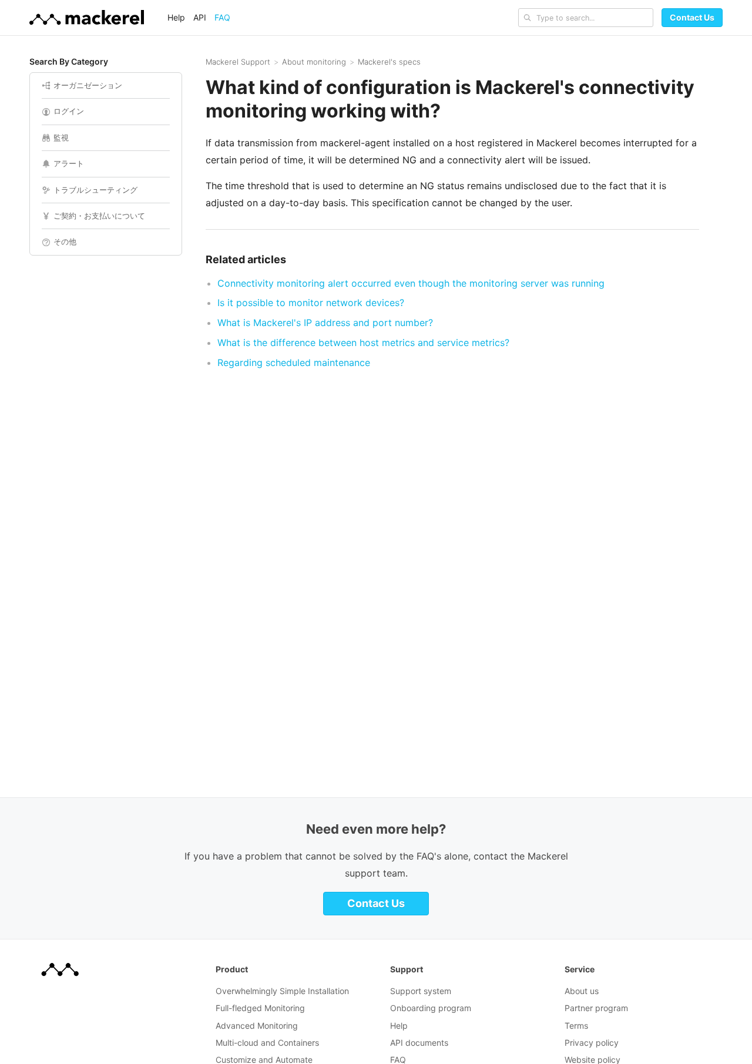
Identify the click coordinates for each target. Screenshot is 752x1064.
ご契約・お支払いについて (99, 215)
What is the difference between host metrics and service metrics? (363, 342)
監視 (61, 137)
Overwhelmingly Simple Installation (282, 991)
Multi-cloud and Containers (267, 1043)
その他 (64, 241)
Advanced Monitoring (257, 1026)
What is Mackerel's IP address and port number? (325, 322)
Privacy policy (592, 1043)
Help (176, 17)
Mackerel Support (238, 61)
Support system (420, 991)
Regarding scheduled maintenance (293, 362)
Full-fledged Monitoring (260, 1008)
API (199, 17)
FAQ (222, 17)
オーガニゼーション (87, 85)
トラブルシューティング (95, 189)
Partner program (596, 1008)
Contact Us (692, 17)
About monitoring (314, 61)
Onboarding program (430, 1008)
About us (582, 991)
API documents (419, 1043)
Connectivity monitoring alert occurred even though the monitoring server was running (411, 283)
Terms (576, 1026)
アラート (68, 163)
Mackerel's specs (389, 61)
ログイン (68, 111)
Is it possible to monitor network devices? (310, 302)
